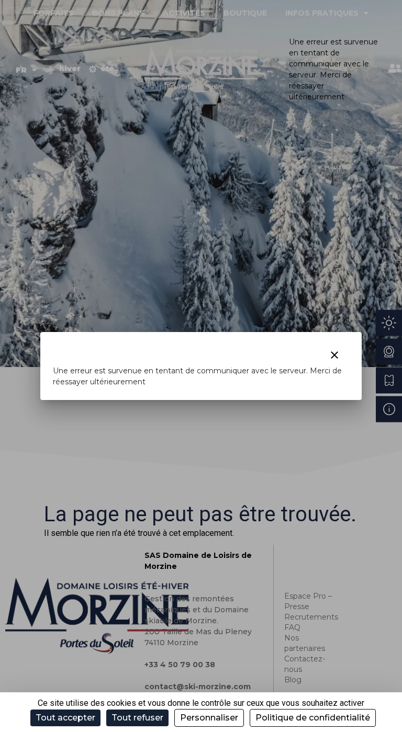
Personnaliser (209, 718)
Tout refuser (137, 718)
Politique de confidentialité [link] (312, 718)
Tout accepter (65, 718)
